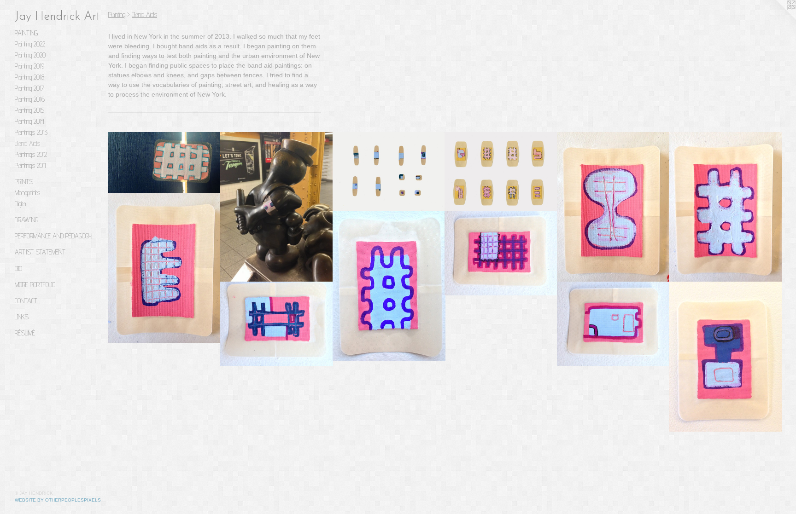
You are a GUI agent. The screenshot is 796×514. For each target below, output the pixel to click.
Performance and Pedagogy (53, 235)
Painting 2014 (29, 121)
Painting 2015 (29, 110)
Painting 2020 (30, 55)
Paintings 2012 (31, 154)
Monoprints (27, 192)
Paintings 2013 (31, 132)
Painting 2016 (30, 99)
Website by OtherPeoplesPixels (58, 499)
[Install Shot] (276, 207)
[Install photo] (164, 162)
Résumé (25, 333)
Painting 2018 (29, 77)
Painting (26, 33)
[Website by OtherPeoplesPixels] (777, 18)
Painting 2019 (29, 66)
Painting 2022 (30, 44)
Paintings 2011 (30, 165)
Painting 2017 (29, 88)
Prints (24, 181)
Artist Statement (40, 252)
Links (22, 316)
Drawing (26, 219)
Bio (18, 268)
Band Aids (27, 143)
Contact (26, 300)
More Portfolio (35, 284)
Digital (20, 203)
